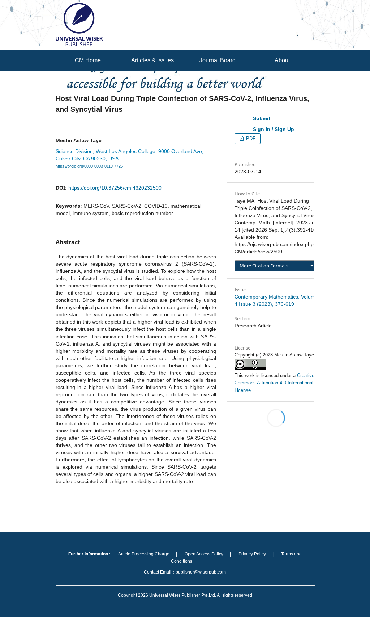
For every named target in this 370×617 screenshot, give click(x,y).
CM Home (88, 60)
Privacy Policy (252, 554)
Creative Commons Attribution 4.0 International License (274, 383)
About (282, 60)
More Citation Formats (264, 265)
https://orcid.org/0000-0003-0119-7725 (89, 166)
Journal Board (217, 60)
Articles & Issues (152, 60)
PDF (250, 138)
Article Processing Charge (143, 554)
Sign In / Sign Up (273, 129)
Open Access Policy (204, 554)
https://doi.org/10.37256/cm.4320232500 (115, 188)
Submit (261, 118)
